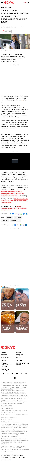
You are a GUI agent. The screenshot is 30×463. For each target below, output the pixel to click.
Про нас (4, 360)
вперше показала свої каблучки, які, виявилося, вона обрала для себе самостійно (14, 200)
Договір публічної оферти (22, 364)
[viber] (21, 373)
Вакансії (19, 360)
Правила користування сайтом (6, 364)
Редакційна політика (5, 370)
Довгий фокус (6, 357)
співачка (18, 217)
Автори (18, 357)
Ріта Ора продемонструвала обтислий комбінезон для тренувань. (14, 208)
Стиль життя (6, 7)
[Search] (28, 2)
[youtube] (17, 373)
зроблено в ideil (6, 460)
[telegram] (12, 373)
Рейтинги (4, 355)
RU (25, 2)
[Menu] (2, 2)
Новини (4, 352)
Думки (18, 352)
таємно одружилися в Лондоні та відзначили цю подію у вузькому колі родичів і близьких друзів (12, 193)
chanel (10, 217)
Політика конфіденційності (9, 457)
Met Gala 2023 (15, 220)
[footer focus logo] (8, 347)
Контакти (22, 457)
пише (22, 100)
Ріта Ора (5, 220)
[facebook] (3, 373)
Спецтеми (19, 355)
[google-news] (26, 373)
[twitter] (8, 373)
